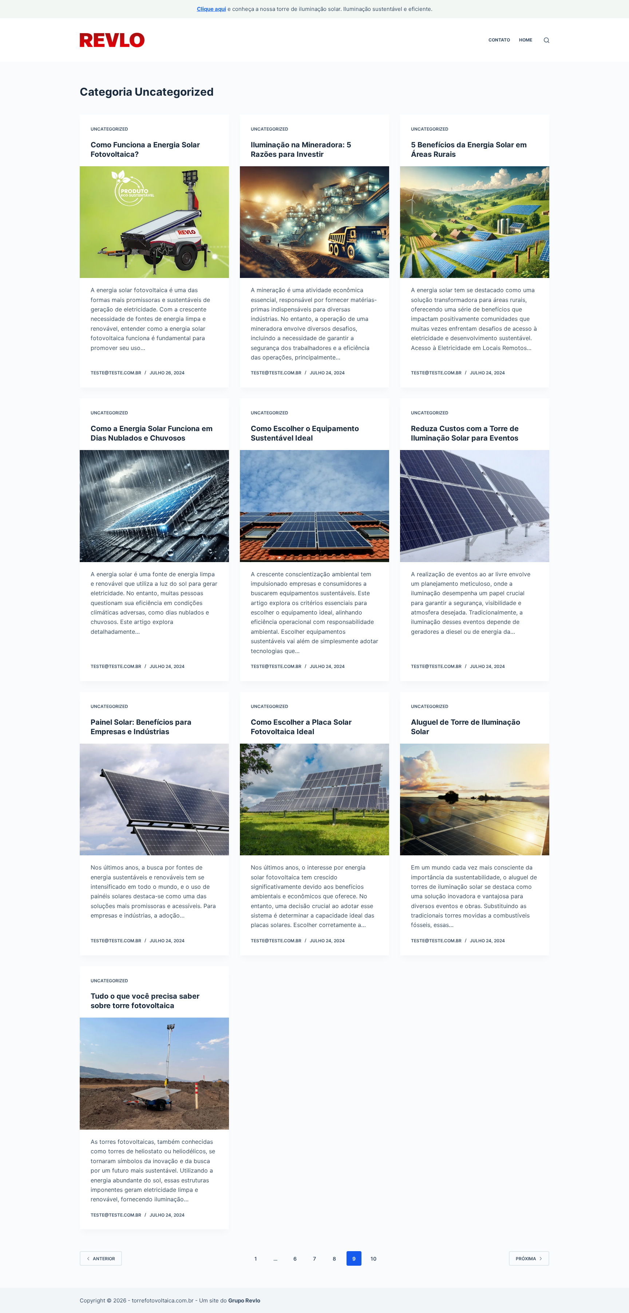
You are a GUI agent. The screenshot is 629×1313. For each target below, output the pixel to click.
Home (525, 40)
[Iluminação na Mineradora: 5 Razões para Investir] (314, 222)
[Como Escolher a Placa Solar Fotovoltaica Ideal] (314, 800)
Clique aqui (211, 8)
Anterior (104, 1258)
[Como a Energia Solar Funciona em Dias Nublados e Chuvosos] (154, 506)
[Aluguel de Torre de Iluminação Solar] (474, 800)
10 (373, 1259)
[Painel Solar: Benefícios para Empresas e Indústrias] (154, 800)
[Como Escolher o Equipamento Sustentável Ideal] (314, 506)
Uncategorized (109, 129)
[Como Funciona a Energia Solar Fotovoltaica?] (154, 222)
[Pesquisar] (546, 40)
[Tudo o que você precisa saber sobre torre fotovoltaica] (154, 1074)
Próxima (526, 1258)
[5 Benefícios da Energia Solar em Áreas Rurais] (474, 222)
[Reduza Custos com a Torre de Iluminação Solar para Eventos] (474, 506)
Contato (499, 40)
